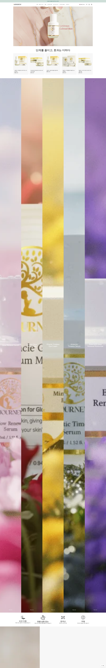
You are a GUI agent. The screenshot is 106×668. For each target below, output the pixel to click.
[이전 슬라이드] (14, 26)
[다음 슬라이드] (91, 26)
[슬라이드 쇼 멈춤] (49, 45)
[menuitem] (37, 4)
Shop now (10, 609)
